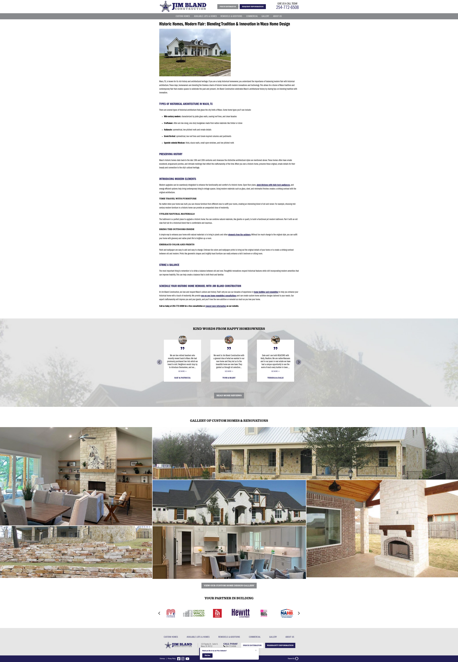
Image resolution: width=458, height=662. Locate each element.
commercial (255, 637)
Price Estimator (252, 645)
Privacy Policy (172, 659)
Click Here (207, 655)
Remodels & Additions (231, 16)
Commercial (252, 16)
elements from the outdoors (239, 234)
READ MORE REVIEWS (229, 395)
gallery (273, 637)
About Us (277, 16)
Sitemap (162, 659)
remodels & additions (229, 637)
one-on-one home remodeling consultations (218, 296)
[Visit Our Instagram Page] (183, 659)
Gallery (265, 16)
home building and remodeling (266, 292)
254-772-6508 (287, 7)
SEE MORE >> (182, 371)
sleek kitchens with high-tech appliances (273, 185)
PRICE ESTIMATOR (228, 7)
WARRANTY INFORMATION (280, 645)
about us (290, 637)
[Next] (298, 362)
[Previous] (159, 362)
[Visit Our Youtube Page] (187, 659)
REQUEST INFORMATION (252, 7)
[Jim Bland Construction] (183, 12)
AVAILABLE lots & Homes (198, 637)
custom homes (171, 637)
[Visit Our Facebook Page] (179, 659)
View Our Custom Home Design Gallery (229, 585)
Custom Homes (183, 16)
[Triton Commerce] (296, 659)
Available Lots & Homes (205, 16)
